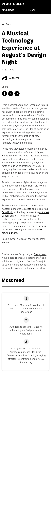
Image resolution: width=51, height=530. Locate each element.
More (32, 10)
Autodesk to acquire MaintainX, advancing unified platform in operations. (26, 330)
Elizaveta (26, 209)
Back (8, 24)
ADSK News (8, 10)
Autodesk (14, 78)
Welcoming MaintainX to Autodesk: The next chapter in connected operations (26, 308)
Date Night (7, 212)
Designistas (40, 254)
